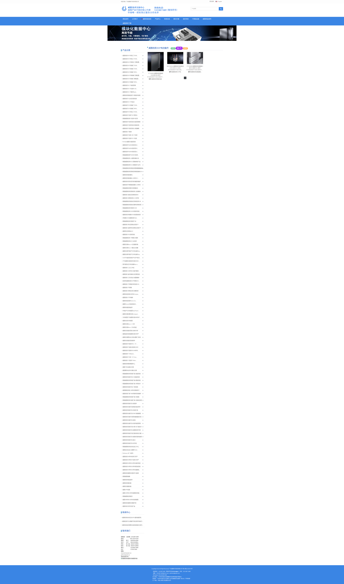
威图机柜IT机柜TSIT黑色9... (130, 115)
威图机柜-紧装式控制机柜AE (130, 194)
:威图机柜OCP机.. (175, 69)
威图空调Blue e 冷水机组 (130, 327)
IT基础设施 (195, 19)
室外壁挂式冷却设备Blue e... (130, 264)
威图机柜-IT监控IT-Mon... (130, 360)
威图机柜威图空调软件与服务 (131, 473)
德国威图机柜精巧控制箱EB (130, 188)
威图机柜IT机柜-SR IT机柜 (130, 135)
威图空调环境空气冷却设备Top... (132, 251)
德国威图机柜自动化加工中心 (131, 446)
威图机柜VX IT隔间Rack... (130, 92)
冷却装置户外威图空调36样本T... (132, 317)
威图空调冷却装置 (128, 320)
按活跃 (173, 48)
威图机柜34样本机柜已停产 (130, 456)
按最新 (185, 48)
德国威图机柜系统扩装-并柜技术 (132, 383)
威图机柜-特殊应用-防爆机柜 (130, 291)
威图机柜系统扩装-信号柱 (130, 443)
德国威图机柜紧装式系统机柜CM (132, 201)
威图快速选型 (146, 19)
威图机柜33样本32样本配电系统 (131, 466)
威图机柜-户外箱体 (128, 297)
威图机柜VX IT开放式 (128, 102)
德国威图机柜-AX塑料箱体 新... (131, 158)
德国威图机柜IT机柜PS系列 (130, 118)
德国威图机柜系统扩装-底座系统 (132, 373)
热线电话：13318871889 (159, 571)
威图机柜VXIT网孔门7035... (130, 55)
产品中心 (158, 19)
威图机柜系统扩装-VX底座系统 (131, 377)
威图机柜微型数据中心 (129, 363)
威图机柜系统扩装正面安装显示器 (132, 433)
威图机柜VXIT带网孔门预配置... (131, 62)
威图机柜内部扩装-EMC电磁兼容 (132, 413)
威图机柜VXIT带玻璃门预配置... (131, 75)
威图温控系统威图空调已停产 (131, 334)
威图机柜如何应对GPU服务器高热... (132, 517)
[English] (218, 1)
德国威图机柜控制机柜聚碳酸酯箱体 (133, 168)
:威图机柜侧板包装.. (155, 76)
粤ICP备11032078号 (187, 568)
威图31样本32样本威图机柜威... (131, 493)
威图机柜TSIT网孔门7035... (130, 112)
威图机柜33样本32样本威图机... (131, 470)
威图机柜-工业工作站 (128, 267)
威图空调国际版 (127, 486)
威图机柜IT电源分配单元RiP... (131, 347)
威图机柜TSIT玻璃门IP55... (130, 108)
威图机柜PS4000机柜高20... (130, 148)
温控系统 (186, 19)
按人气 (179, 48)
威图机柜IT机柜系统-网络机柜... (131, 125)
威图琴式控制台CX (128, 231)
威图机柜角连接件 (128, 479)
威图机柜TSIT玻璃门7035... (130, 105)
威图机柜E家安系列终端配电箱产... (132, 181)
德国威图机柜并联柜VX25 (130, 208)
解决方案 (176, 19)
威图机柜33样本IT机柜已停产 (131, 460)
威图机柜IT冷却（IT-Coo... (130, 357)
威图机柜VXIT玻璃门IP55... (130, 72)
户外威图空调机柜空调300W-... (131, 261)
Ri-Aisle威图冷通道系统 (129, 141)
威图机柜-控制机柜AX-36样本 (131, 198)
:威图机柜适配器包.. (194, 69)
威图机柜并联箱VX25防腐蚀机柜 (132, 214)
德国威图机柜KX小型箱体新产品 (131, 161)
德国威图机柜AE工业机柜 (130, 241)
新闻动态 (167, 19)
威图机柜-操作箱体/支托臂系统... (132, 274)
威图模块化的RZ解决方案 (130, 370)
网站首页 (125, 19)
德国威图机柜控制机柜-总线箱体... (132, 191)
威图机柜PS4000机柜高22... (130, 151)
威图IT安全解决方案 (128, 367)
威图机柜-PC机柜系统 (129, 234)
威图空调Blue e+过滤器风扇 (130, 244)
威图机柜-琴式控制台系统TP (130, 224)
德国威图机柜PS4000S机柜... (131, 155)
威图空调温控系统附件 (129, 340)
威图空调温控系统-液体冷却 (130, 330)
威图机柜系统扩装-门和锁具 (130, 387)
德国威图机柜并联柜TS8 (129, 221)
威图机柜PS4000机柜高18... (130, 145)
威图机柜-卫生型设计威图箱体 (131, 277)
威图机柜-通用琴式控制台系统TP (132, 228)
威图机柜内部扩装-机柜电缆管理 (132, 423)
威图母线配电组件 (128, 307)
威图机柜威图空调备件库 (129, 503)
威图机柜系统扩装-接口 (129, 440)
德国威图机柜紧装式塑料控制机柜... (132, 204)
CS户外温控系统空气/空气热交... (132, 257)
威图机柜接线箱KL (128, 175)
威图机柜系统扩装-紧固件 (130, 403)
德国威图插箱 (126, 476)
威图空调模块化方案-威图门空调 (132, 337)
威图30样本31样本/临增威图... (131, 499)
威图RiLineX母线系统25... (130, 304)
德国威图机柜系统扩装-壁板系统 (132, 380)
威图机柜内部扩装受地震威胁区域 (132, 416)
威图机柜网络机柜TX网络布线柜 (131, 95)
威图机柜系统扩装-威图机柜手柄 (132, 430)
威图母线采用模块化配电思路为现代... (132, 525)
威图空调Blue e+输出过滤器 (130, 247)
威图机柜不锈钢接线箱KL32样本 (132, 185)
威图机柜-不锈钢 (127, 287)
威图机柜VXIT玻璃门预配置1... (131, 78)
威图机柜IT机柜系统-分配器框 (131, 128)
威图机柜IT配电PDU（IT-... (130, 344)
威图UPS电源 (126, 489)
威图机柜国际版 (127, 483)
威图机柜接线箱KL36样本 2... (131, 178)
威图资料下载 (127, 23)
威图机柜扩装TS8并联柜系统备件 (132, 393)
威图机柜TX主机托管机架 (130, 98)
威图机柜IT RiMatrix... (129, 354)
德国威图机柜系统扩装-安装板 (131, 397)
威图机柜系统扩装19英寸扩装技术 (132, 426)
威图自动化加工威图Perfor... (130, 450)
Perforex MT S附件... (128, 453)
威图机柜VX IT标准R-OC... (130, 88)
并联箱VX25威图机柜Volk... (130, 218)
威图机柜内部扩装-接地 (129, 420)
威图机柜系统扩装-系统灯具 (130, 410)
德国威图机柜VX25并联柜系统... (131, 211)
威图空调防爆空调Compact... (131, 314)
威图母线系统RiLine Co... (130, 300)
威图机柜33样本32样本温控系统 (131, 463)
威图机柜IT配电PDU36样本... (131, 350)
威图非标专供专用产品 (129, 506)
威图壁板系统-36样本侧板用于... (132, 390)
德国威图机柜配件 (128, 496)
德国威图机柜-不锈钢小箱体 (130, 238)
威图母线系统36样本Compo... (131, 294)
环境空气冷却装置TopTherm (130, 310)
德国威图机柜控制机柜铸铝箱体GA (132, 171)
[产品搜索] (221, 8)
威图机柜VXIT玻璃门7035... (130, 65)
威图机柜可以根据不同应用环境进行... (132, 521)
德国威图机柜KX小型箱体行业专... (132, 165)
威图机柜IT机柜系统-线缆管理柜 (131, 122)
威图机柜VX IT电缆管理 (129, 85)
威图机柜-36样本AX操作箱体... (131, 271)
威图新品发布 (207, 19)
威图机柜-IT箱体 (127, 131)
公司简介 (135, 19)
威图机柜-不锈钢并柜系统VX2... (131, 284)
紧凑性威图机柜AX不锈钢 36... (131, 281)
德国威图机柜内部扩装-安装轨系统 (132, 400)
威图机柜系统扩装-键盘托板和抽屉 (132, 436)
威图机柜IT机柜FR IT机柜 (130, 138)
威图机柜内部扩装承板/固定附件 (131, 407)
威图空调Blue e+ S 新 (129, 324)
